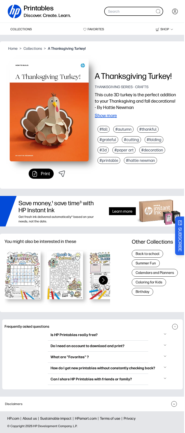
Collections (32, 48)
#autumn (123, 129)
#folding (154, 139)
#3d (103, 150)
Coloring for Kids (149, 282)
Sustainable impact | (57, 418)
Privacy (130, 418)
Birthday (142, 291)
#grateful (107, 139)
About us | (31, 418)
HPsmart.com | (87, 418)
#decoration (152, 150)
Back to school (147, 254)
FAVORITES (96, 29)
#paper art (124, 150)
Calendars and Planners (155, 273)
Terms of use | (112, 418)
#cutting (131, 139)
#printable (108, 160)
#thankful (148, 129)
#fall (103, 129)
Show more (106, 115)
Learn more (122, 211)
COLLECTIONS (21, 29)
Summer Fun (146, 263)
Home (13, 48)
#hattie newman (140, 160)
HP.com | (15, 418)
